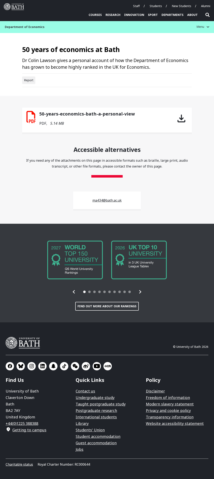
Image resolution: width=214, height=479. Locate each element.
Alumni (205, 6)
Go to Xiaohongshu (107, 366)
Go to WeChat (75, 366)
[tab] (84, 292)
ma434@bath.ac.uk (107, 200)
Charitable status (19, 464)
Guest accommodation (96, 442)
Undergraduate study (95, 397)
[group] (75, 260)
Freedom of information (168, 397)
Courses (95, 15)
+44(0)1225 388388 (22, 423)
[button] (74, 292)
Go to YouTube (97, 366)
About (192, 15)
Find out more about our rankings (107, 306)
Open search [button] (207, 14)
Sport (153, 15)
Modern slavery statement (170, 404)
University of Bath (15, 6)
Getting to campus (29, 429)
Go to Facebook (10, 366)
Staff (136, 6)
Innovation (134, 15)
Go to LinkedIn (42, 366)
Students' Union (90, 429)
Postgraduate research (96, 410)
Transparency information (170, 416)
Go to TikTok (64, 366)
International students (96, 416)
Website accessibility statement (175, 423)
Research (113, 15)
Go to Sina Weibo (86, 366)
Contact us (85, 391)
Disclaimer (155, 391)
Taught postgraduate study (101, 404)
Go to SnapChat (53, 366)
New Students (181, 6)
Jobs (79, 449)
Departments (172, 15)
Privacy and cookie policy (168, 410)
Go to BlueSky (21, 366)
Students (156, 6)
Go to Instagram (31, 366)
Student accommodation (98, 436)
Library (82, 423)
